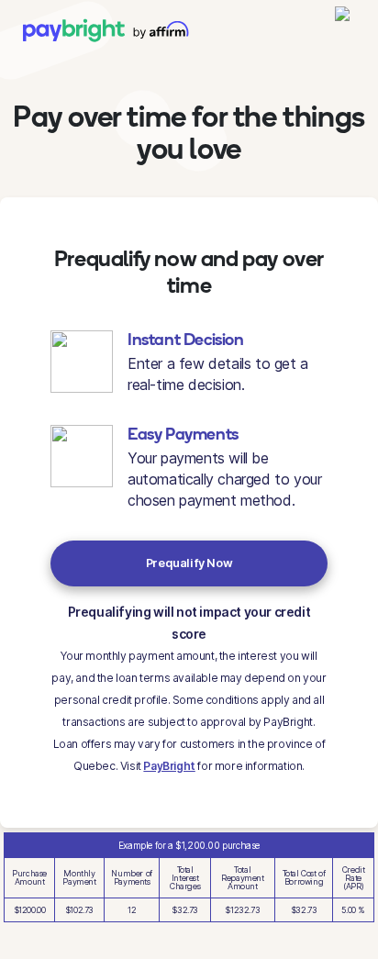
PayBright (169, 766)
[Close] (343, 22)
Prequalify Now (189, 563)
